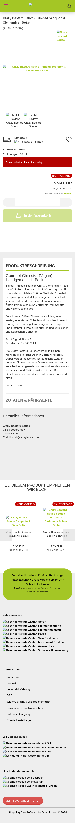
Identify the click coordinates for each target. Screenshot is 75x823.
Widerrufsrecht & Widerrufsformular (28, 701)
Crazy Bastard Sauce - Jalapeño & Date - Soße (19, 534)
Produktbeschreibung (30, 266)
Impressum (13, 676)
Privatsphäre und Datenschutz (25, 707)
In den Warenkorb (37, 215)
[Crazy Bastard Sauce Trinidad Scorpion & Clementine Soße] (37, 68)
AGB (9, 695)
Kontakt (11, 683)
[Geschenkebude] (37, 6)
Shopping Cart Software (22, 812)
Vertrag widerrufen (23, 800)
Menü (6, 6)
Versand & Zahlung (18, 689)
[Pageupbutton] (64, 817)
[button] (8, 202)
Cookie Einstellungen (19, 720)
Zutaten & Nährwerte (29, 400)
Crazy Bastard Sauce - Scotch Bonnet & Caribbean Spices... (56, 534)
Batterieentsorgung (18, 714)
